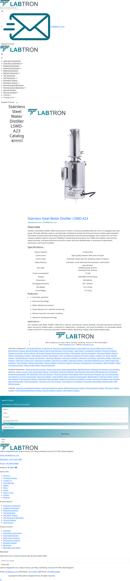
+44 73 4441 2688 (11, 457)
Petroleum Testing (10, 80)
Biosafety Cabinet (10, 540)
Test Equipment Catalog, (95, 388)
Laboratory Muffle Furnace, (94, 360)
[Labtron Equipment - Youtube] (16, 465)
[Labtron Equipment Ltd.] (19, 444)
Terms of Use (8, 490)
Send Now (65, 434)
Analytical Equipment (11, 66)
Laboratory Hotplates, (42, 360)
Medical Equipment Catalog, (75, 388)
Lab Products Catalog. (71, 390)
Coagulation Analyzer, (93, 351)
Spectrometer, (114, 379)
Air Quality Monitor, (34, 348)
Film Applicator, (32, 374)
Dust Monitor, (80, 372)
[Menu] (17, 102)
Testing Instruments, (36, 363)
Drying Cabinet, (30, 353)
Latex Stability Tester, (60, 377)
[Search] (2, 11)
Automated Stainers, (69, 348)
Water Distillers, (109, 363)
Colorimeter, (53, 372)
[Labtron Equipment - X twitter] (14, 465)
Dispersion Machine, (67, 372)
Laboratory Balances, (54, 358)
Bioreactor (7, 543)
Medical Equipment (10, 71)
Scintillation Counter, (84, 379)
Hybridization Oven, (56, 356)
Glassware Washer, (104, 353)
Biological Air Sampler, (99, 369)
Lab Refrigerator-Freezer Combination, (30, 358)
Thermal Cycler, (45, 382)
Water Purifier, (29, 365)
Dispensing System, (16, 353)
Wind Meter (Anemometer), (103, 382)
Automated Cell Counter (12, 531)
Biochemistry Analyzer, (16, 351)
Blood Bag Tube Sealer (11, 545)
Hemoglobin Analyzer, (39, 356)
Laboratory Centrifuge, (87, 358)
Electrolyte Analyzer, (44, 353)
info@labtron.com (57, 26)
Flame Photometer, (61, 374)
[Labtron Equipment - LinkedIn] (12, 465)
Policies (6, 493)
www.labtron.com (35, 222)
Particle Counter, (106, 377)
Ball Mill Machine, (84, 369)
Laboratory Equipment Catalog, (28, 388)
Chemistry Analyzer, (109, 351)
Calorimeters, (79, 351)
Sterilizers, (12, 363)
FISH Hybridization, (46, 374)
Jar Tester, (106, 356)
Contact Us (7, 478)
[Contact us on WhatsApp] (0, 577)
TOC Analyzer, (56, 382)
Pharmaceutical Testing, (28, 379)
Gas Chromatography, (110, 374)
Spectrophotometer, (16, 382)
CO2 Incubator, (68, 351)
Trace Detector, (67, 382)
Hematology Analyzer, (23, 356)
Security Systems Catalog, (52, 390)
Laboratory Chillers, (104, 358)
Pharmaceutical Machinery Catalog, (28, 390)
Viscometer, (87, 382)
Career (5, 488)
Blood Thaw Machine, (54, 351)
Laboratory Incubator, (60, 360)
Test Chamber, (22, 363)
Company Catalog (10, 476)
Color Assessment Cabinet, (38, 372)
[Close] (2, 58)
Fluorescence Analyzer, (92, 374)
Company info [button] (8, 97)
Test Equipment (9, 75)
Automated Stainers (11, 533)
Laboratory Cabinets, (70, 358)
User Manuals (8, 480)
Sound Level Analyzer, (100, 379)
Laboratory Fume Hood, (25, 360)
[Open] (2, 54)
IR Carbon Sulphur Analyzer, (92, 356)
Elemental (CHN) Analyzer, (96, 372)
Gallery (6, 483)
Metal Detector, (93, 377)
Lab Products (8, 520)
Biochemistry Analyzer (11, 538)
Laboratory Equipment (12, 61)
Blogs (5, 485)
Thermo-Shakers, (50, 363)
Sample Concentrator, (67, 379)
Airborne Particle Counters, (36, 369)
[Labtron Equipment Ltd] (19, 3)
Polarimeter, (42, 379)
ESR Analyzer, (76, 353)
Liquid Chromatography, (78, 377)
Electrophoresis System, (61, 353)
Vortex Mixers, (97, 363)
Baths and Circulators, (104, 348)
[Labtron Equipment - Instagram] (10, 465)
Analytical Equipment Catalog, (52, 388)
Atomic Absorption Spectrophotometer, (62, 369)
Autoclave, (57, 348)
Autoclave (7, 528)
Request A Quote (7, 44)
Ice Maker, (68, 356)
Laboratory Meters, (44, 377)
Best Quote (5, 439)
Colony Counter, (22, 372)
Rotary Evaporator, (112, 360)
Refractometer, (53, 379)
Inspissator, (76, 356)
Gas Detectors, (14, 377)
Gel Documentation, (88, 353)
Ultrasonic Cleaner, (65, 363)
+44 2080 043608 (9, 461)
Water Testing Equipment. (45, 365)
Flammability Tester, (76, 374)
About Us (6, 473)
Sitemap (6, 495)
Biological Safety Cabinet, (35, 351)
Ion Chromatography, (28, 377)
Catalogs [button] (6, 95)
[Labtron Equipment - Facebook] (8, 465)
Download (17, 140)
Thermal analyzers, (31, 382)
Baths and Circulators (11, 536)
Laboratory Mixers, (76, 360)
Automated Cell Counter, (86, 348)
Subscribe (5, 562)
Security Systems (9, 90)
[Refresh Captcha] (2, 430)
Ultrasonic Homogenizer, (82, 363)
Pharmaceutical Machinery (13, 85)
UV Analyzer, (78, 382)
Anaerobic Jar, (47, 348)
